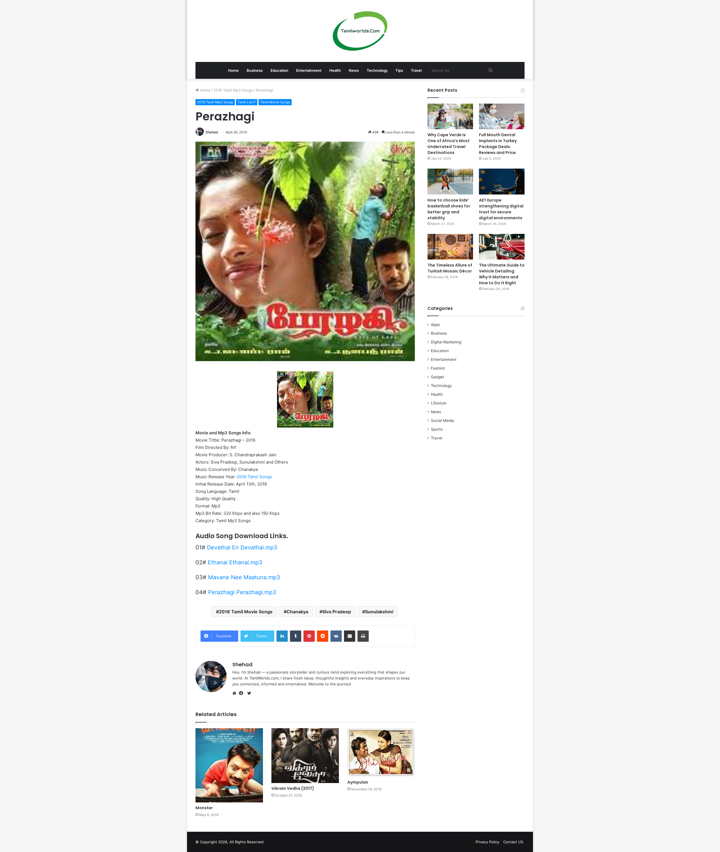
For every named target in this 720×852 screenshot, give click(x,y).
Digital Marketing (446, 342)
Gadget (437, 377)
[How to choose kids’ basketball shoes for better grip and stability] (450, 181)
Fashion (438, 368)
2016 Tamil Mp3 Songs (233, 90)
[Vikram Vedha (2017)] (305, 755)
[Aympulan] (381, 752)
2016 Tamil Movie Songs (246, 611)
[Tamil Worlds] (360, 31)
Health (335, 70)
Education (279, 70)
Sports (437, 429)
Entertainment (308, 70)
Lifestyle (438, 403)
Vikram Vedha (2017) (292, 788)
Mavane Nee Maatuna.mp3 (244, 577)
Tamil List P (247, 102)
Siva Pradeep (336, 611)
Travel (416, 70)
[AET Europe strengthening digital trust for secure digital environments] (502, 181)
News (354, 70)
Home (233, 70)
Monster (204, 808)
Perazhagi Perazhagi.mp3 (242, 592)
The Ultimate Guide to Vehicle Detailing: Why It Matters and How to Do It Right (502, 274)
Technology (377, 70)
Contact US (513, 842)
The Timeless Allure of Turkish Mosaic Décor (450, 268)
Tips (399, 70)
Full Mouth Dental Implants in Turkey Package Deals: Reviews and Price (498, 143)
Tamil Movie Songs (275, 102)
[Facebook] (242, 693)
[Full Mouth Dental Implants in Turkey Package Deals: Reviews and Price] (502, 116)
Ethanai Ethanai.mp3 (235, 562)
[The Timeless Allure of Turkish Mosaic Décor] (450, 247)
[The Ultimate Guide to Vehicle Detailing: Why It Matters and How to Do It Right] (502, 247)
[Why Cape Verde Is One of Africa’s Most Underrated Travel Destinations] (450, 116)
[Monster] (229, 765)
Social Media (442, 420)
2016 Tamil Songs (254, 476)
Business (255, 70)
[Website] (235, 693)
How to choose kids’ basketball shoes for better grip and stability (449, 209)
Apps (435, 324)
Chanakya (297, 611)
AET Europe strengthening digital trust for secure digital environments (501, 209)
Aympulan (357, 782)
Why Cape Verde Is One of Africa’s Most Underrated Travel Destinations (449, 143)
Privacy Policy (487, 842)
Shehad (212, 132)
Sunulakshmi (379, 611)
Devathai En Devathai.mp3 (242, 547)
